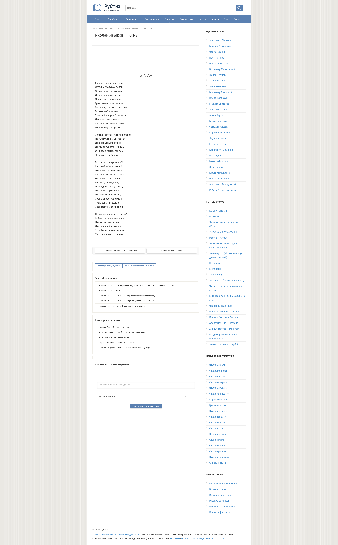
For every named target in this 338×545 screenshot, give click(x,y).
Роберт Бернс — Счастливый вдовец (114, 337)
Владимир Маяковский (222, 69)
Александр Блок (218, 109)
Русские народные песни (223, 483)
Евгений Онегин (218, 210)
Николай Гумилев (219, 178)
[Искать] (239, 8)
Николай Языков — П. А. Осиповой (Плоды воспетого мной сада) (127, 296)
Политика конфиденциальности (197, 538)
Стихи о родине (217, 451)
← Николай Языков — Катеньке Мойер (120, 251)
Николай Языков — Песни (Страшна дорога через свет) (123, 306)
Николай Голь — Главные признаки (114, 327)
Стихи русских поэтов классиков (139, 266)
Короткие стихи (218, 399)
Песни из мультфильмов (222, 506)
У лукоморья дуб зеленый (223, 232)
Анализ (215, 19)
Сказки (237, 19)
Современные (133, 19)
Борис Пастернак (218, 121)
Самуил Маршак (218, 126)
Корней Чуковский (219, 132)
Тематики (169, 19)
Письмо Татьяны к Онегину (224, 311)
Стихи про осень (218, 411)
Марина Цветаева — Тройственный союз (116, 342)
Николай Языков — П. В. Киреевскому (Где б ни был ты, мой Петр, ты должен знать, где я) (137, 285)
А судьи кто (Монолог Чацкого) (226, 280)
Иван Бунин (215, 155)
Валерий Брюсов (218, 161)
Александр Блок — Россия (223, 323)
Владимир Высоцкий (220, 92)
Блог (226, 19)
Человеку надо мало (220, 305)
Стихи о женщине (219, 393)
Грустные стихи (217, 405)
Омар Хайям (216, 167)
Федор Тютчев (217, 75)
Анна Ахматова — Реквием (224, 328)
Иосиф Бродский (218, 98)
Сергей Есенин (217, 51)
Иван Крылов (216, 57)
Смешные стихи (218, 434)
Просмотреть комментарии (146, 406)
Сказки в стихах (218, 462)
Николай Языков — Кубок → (172, 251)
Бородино (214, 216)
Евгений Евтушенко (220, 144)
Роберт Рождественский (222, 190)
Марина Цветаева (219, 103)
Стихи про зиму (217, 416)
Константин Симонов (221, 149)
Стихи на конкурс (219, 457)
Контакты (175, 538)
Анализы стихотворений (104, 535)
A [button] (141, 75)
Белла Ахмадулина (219, 172)
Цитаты (202, 19)
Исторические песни (220, 495)
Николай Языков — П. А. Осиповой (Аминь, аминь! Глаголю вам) (126, 301)
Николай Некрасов (219, 63)
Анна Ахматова (217, 86)
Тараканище (216, 274)
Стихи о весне (217, 422)
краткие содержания (129, 535)
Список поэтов (152, 19)
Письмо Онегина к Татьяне (224, 317)
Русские (99, 19)
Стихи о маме (216, 439)
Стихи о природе (218, 382)
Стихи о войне (217, 445)
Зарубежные (114, 19)
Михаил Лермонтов (220, 46)
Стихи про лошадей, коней (109, 266)
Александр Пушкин (220, 40)
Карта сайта (221, 538)
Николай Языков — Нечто (110, 290)
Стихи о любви (217, 365)
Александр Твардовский (222, 184)
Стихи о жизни (217, 376)
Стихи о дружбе (218, 388)
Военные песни (217, 489)
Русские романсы (219, 500)
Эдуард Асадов (217, 138)
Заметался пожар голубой (223, 344)
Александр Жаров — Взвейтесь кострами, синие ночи (122, 332)
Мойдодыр (215, 268)
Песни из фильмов (219, 512)
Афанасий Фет (217, 80)
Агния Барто (216, 115)
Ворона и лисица (218, 237)
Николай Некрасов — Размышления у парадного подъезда (124, 348)
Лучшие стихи (186, 19)
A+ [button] (149, 75)
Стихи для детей (218, 370)
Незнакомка (216, 263)
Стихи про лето (217, 428)
